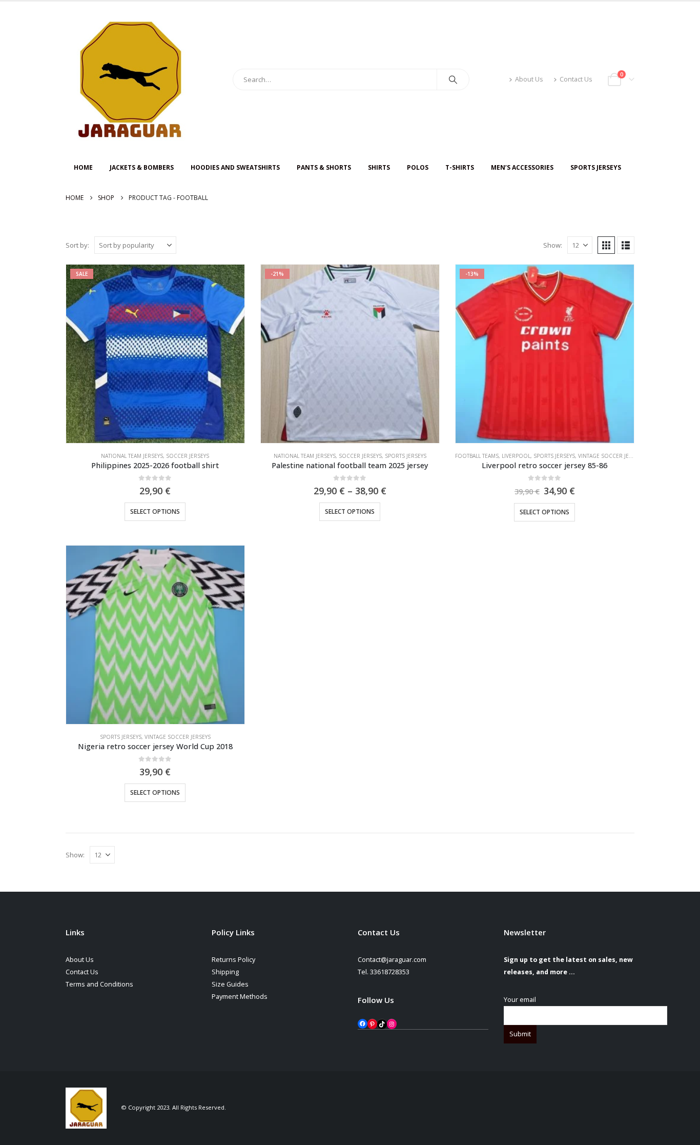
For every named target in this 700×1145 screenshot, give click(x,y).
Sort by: (77, 245)
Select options (155, 511)
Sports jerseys (405, 455)
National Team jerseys (132, 455)
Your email (520, 999)
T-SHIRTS (459, 167)
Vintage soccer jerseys (611, 455)
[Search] (453, 79)
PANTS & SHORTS (324, 167)
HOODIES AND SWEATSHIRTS (235, 167)
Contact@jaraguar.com (392, 959)
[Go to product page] (155, 635)
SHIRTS (379, 167)
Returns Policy (233, 959)
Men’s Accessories (522, 167)
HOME (83, 167)
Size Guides (230, 984)
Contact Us (576, 79)
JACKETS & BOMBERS (142, 167)
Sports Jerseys (595, 167)
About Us (529, 79)
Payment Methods (239, 996)
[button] (606, 245)
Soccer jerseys (187, 455)
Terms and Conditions (99, 984)
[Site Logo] (130, 79)
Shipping (225, 972)
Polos (417, 167)
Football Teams (477, 455)
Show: (552, 245)
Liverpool (516, 455)
